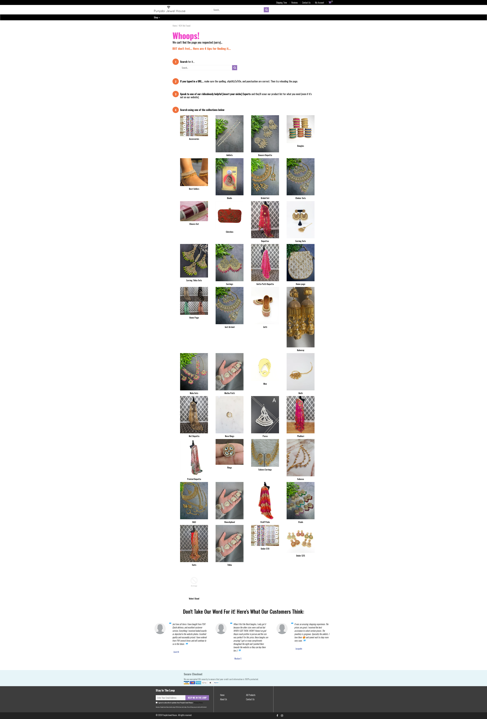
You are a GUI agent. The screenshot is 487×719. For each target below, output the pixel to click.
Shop (156, 17)
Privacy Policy (198, 703)
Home (174, 25)
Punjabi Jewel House (169, 715)
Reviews (294, 2)
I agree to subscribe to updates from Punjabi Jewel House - (180, 703)
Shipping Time (281, 2)
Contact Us (306, 2)
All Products (250, 695)
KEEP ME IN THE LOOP (197, 697)
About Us (223, 699)
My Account (319, 2)
